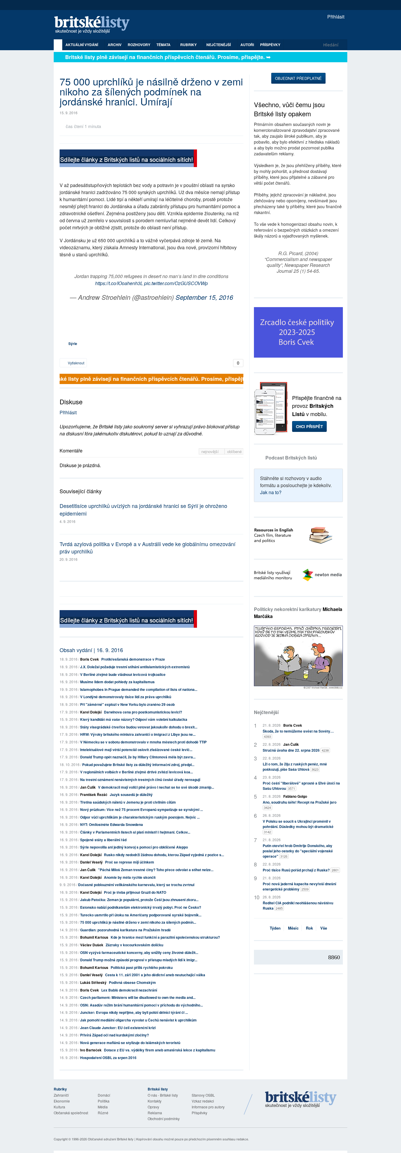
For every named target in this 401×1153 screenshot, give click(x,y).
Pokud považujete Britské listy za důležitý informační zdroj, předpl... (138, 764)
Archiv (115, 44)
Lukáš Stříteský (93, 982)
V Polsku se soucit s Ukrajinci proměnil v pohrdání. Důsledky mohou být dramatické (298, 826)
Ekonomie (62, 1100)
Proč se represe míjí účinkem (129, 862)
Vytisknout (75, 362)
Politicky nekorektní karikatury (298, 613)
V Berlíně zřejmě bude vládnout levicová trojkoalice (123, 674)
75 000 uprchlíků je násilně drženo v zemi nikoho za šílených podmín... (138, 922)
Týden (275, 928)
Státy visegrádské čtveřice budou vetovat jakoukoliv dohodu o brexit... (138, 727)
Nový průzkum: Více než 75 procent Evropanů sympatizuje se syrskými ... (141, 809)
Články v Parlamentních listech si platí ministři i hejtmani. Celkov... (135, 832)
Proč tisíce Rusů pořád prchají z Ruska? (301, 870)
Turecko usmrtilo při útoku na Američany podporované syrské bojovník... (140, 915)
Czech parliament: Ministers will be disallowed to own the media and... (138, 997)
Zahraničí (61, 1095)
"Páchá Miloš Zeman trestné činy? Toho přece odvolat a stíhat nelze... (155, 869)
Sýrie (72, 343)
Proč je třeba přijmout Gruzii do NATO (135, 892)
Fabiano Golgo (295, 796)
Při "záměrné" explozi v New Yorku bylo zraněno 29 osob (127, 704)
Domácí (104, 1095)
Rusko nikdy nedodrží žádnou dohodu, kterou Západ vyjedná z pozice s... (164, 854)
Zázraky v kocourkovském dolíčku (134, 944)
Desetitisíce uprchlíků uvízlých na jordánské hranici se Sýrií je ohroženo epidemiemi (143, 509)
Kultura (59, 1106)
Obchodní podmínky (164, 1118)
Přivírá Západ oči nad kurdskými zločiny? (114, 1035)
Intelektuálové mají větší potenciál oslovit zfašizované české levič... (136, 749)
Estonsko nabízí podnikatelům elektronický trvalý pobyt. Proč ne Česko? (140, 907)
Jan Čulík (88, 787)
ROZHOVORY (139, 44)
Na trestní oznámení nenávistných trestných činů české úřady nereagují (140, 779)
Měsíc (293, 928)
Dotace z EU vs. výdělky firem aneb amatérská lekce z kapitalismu (159, 1050)
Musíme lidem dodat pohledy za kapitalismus (117, 681)
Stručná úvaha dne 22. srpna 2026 (296, 750)
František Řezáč (93, 794)
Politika (103, 1100)
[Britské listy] (128, 159)
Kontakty (154, 1100)
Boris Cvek (89, 659)
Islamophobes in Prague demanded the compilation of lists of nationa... (138, 689)
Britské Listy (301, 1100)
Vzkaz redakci (203, 1100)
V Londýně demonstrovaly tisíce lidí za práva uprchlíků (125, 696)
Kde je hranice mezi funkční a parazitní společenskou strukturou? (165, 937)
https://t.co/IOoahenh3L (119, 283)
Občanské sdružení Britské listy (111, 1139)
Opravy (153, 1106)
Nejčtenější (266, 712)
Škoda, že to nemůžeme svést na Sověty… (298, 733)
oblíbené (234, 451)
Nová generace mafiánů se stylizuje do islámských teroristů (130, 1042)
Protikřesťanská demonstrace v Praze (133, 659)
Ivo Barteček (91, 1050)
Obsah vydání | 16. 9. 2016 (91, 650)
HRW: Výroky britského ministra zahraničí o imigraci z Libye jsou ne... (138, 734)
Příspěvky (270, 44)
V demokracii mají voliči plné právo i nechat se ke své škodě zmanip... (156, 787)
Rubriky (189, 44)
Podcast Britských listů (291, 457)
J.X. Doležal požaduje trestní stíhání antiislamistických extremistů (135, 666)
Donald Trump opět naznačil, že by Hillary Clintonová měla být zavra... (138, 757)
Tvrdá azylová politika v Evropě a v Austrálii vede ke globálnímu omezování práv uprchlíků (147, 547)
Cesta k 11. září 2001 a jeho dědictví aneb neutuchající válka (155, 974)
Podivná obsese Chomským (132, 982)
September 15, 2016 (204, 297)
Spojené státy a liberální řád (103, 839)
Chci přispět (309, 426)
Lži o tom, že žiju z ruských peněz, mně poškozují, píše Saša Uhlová (295, 766)
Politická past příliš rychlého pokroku (142, 967)
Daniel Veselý (91, 862)
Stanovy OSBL (203, 1095)
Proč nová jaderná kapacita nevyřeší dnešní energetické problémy (299, 886)
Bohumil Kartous (94, 937)
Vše (323, 928)
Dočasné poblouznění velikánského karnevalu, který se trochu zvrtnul (136, 884)
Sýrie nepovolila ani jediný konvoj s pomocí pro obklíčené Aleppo (134, 847)
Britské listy (95, 25)
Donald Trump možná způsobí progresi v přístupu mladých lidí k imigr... (138, 959)
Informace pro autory (208, 1106)
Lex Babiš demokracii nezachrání (129, 990)
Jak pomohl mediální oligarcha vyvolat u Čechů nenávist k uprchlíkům (138, 1020)
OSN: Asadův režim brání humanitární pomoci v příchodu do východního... (141, 1005)
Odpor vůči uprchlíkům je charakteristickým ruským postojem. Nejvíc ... (140, 817)
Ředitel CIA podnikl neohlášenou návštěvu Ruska (298, 905)
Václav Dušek (91, 944)
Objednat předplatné (298, 78)
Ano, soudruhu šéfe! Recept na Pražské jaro (299, 804)
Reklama (155, 1112)
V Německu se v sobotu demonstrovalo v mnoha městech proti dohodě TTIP (143, 742)
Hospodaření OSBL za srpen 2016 (108, 1057)
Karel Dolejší (91, 712)
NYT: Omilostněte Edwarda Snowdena (111, 824)
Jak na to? (271, 492)
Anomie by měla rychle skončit (130, 877)
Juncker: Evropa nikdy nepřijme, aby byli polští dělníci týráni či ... (134, 1012)
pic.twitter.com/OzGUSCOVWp (176, 283)
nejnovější (210, 451)
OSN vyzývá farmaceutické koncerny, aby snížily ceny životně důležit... (139, 952)
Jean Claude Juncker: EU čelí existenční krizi (118, 1027)
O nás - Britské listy (163, 1095)
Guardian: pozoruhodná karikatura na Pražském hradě (125, 930)
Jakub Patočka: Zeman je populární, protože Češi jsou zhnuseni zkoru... (139, 899)
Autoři (247, 44)
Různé (103, 1112)
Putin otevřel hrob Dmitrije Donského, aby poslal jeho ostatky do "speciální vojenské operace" (298, 851)
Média (103, 1106)
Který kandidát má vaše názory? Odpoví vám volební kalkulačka (133, 719)
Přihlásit (335, 16)
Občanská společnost (71, 1112)
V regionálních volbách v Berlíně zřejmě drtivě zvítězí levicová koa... (136, 772)
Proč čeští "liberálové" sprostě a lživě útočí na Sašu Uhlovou (301, 785)
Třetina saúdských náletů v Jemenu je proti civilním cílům (128, 802)
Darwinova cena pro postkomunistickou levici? (143, 712)
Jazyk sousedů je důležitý (131, 794)
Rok (309, 928)
